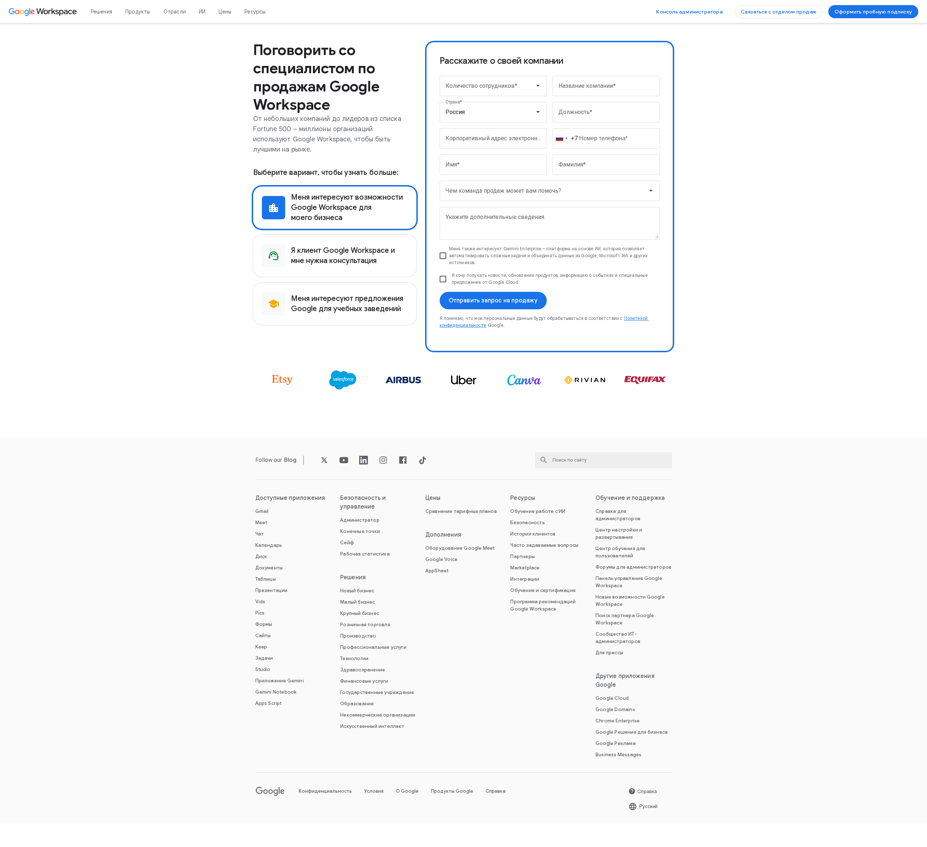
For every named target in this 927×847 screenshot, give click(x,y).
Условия (374, 791)
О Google (407, 791)
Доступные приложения (290, 498)
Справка (496, 791)
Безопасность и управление (363, 502)
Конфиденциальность (325, 791)
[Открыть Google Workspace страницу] (43, 11)
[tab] (334, 208)
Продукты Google (452, 791)
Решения (101, 11)
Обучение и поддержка (630, 498)
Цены (225, 11)
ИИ (202, 11)
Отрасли (175, 11)
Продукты (137, 11)
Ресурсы (255, 11)
